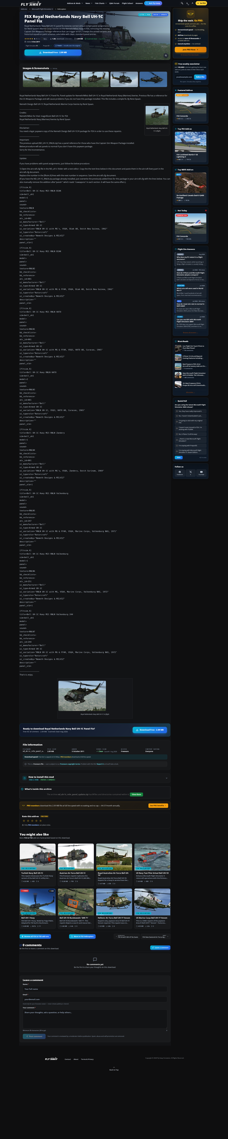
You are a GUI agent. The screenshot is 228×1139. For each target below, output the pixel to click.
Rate (45, 39)
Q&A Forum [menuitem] (114, 3)
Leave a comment (162, 948)
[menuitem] (153, 3)
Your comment (29, 1008)
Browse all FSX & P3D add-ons (36, 936)
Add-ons (24, 9)
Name (26, 984)
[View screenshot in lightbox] (165, 55)
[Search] (182, 3)
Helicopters (61, 9)
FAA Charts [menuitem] (99, 3)
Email (25, 995)
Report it (100, 764)
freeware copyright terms (70, 764)
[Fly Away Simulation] (31, 3)
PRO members (65, 757)
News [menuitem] (88, 3)
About (76, 1059)
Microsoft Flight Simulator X (42, 9)
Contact (68, 1059)
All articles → (190, 392)
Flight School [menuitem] (127, 3)
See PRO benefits (157, 805)
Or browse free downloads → (190, 55)
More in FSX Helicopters (83, 936)
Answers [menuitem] (139, 3)
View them (136, 794)
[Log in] (192, 3)
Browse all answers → (190, 333)
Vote (178, 457)
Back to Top (114, 1070)
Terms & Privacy (87, 1059)
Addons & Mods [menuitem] (74, 3)
